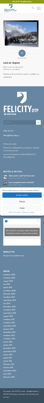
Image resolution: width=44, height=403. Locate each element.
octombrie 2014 (9, 339)
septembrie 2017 (9, 326)
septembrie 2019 (9, 300)
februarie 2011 (8, 364)
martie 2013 (7, 345)
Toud (26, 394)
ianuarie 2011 (8, 368)
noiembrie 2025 (9, 275)
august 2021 (8, 281)
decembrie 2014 (9, 332)
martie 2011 (7, 361)
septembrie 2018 (9, 313)
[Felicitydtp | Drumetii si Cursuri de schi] (18, 8)
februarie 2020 (9, 294)
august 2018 (8, 316)
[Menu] (37, 8)
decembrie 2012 (9, 348)
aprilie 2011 (7, 358)
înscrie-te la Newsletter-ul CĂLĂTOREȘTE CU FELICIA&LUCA (19, 156)
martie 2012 (7, 355)
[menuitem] (32, 8)
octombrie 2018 (9, 310)
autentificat (18, 74)
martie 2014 (7, 342)
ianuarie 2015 (8, 329)
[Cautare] (32, 8)
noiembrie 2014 (9, 336)
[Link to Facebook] (39, 400)
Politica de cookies (15, 212)
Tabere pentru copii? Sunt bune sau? (21, 176)
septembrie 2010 (9, 371)
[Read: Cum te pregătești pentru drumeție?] (5, 183)
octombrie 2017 (9, 323)
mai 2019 (6, 304)
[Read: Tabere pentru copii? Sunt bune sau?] (5, 177)
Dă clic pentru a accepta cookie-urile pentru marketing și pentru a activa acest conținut (22, 232)
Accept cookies (22, 195)
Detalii (22, 208)
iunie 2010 (7, 374)
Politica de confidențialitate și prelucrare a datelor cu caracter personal (21, 149)
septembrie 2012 (9, 352)
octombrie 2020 (9, 291)
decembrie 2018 (9, 307)
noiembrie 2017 (9, 320)
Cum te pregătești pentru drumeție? (21, 182)
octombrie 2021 (9, 278)
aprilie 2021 (7, 288)
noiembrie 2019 (9, 297)
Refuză (22, 202)
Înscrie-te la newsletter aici (13, 256)
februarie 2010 (9, 377)
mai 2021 (6, 284)
